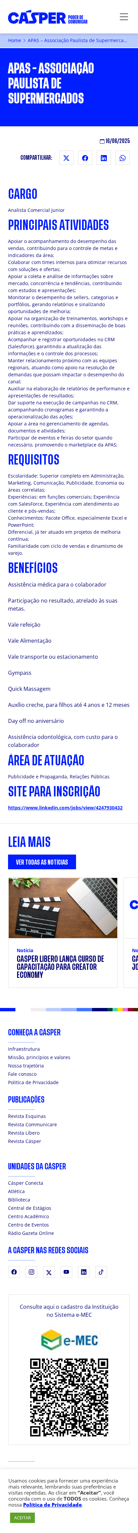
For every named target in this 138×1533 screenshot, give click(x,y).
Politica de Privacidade (33, 1082)
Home (14, 40)
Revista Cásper (24, 1141)
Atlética (16, 1191)
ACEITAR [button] (22, 1518)
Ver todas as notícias (42, 862)
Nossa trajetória (26, 1065)
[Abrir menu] (124, 17)
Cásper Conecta (25, 1183)
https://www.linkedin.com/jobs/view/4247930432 (65, 807)
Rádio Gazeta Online (31, 1233)
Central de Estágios (29, 1208)
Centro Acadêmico (28, 1216)
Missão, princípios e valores (39, 1057)
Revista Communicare (32, 1124)
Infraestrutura (24, 1049)
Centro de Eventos (28, 1225)
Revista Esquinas (27, 1116)
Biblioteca (19, 1199)
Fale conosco (22, 1074)
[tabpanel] (69, 936)
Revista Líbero (24, 1133)
